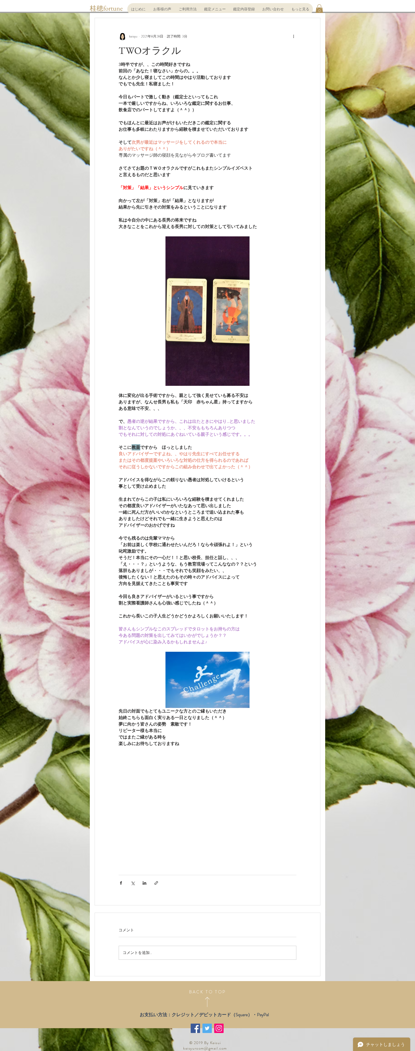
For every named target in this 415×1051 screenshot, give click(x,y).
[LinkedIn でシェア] (144, 883)
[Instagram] (219, 1028)
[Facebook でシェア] (121, 883)
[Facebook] (195, 1028)
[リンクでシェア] (156, 883)
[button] (319, 9)
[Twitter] (207, 1028)
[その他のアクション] (293, 36)
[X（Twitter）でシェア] (132, 883)
